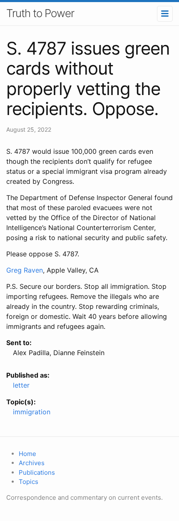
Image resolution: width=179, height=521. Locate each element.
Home (27, 454)
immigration (31, 412)
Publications (37, 472)
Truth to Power (40, 13)
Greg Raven (24, 270)
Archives (32, 463)
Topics (28, 482)
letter (21, 385)
